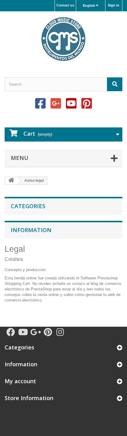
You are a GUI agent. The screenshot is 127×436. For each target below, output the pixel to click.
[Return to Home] (11, 181)
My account (20, 381)
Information (31, 230)
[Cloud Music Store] (63, 39)
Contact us (65, 5)
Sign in (113, 5)
